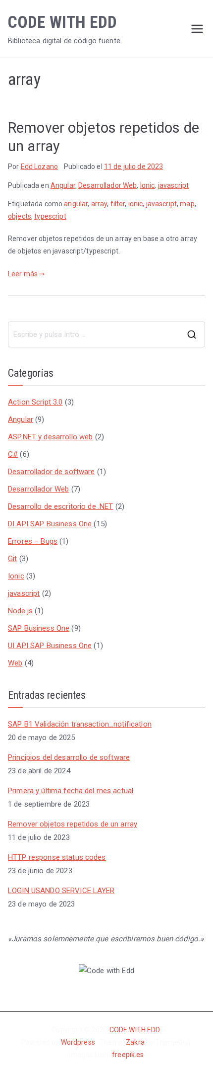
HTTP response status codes (57, 857)
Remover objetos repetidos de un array (72, 824)
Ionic (147, 185)
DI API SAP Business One (50, 523)
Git (12, 558)
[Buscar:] (106, 334)
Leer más (23, 274)
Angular (63, 185)
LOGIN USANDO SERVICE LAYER (61, 890)
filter (117, 204)
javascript (173, 185)
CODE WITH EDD (62, 22)
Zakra (136, 1042)
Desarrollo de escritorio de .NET (60, 506)
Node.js (20, 610)
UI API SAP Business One (50, 645)
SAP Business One (38, 628)
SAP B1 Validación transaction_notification (80, 724)
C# (13, 454)
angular (76, 204)
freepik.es (128, 1055)
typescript (50, 216)
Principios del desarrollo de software (69, 757)
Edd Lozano (39, 166)
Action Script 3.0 (35, 402)
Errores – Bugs (32, 541)
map (187, 204)
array (99, 204)
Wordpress (78, 1042)
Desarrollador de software (51, 471)
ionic (135, 204)
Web (15, 663)
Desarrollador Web (107, 185)
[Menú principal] (197, 29)
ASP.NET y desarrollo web (50, 436)
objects (19, 216)
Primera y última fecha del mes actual (70, 790)
